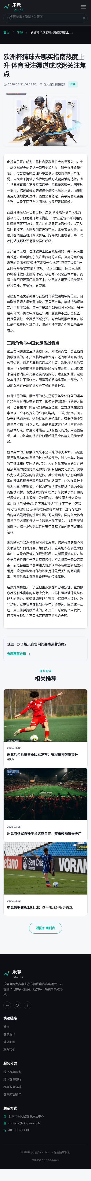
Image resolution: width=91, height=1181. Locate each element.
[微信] (7, 1005)
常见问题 (9, 1042)
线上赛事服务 (12, 1072)
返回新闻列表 (45, 928)
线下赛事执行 (12, 1079)
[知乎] (27, 1005)
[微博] (17, 1005)
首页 (6, 32)
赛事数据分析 (12, 1087)
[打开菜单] (83, 7)
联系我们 (9, 1049)
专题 (20, 32)
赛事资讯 (9, 1034)
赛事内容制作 (12, 1094)
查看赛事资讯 (16, 654)
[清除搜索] (81, 18)
